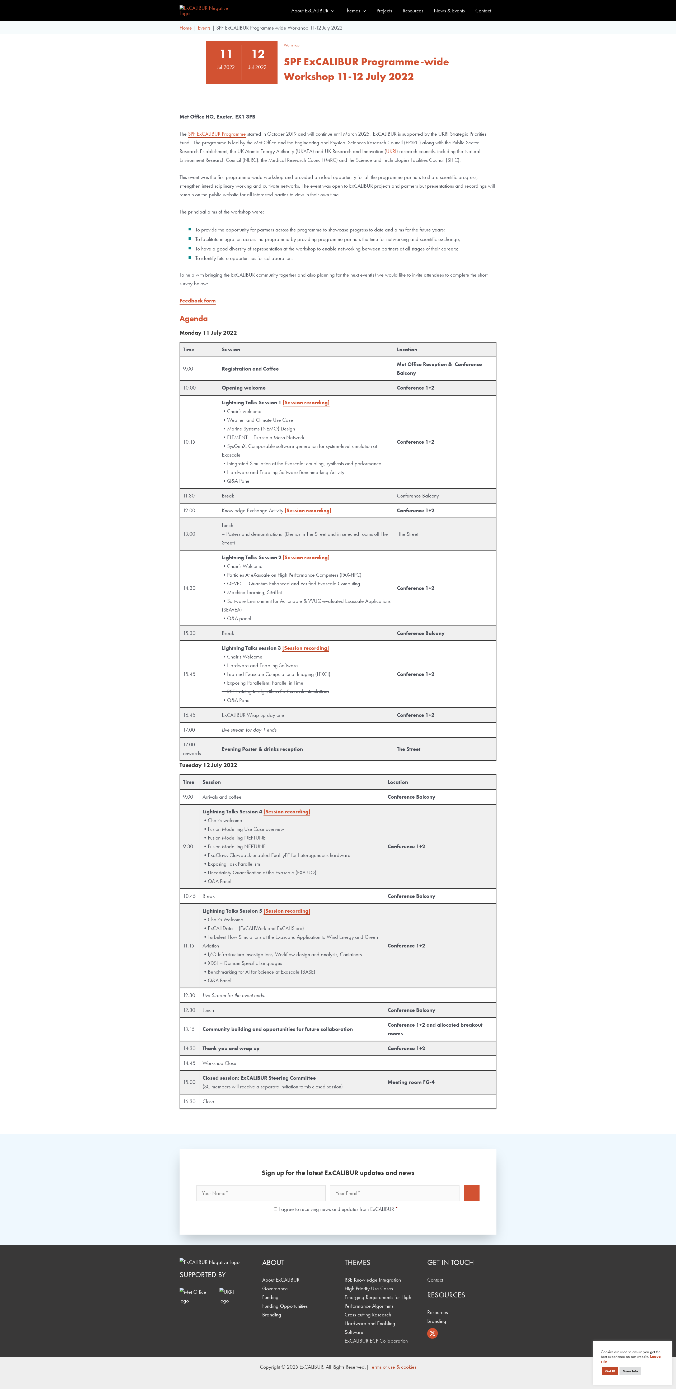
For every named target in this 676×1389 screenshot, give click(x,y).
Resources (437, 1312)
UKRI (391, 151)
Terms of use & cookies (393, 1366)
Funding (270, 1297)
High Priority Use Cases (369, 1288)
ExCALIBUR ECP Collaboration (376, 1340)
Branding (271, 1314)
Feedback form (198, 300)
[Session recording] (306, 402)
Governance (275, 1288)
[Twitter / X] (432, 1333)
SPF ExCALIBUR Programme (217, 133)
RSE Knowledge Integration (373, 1279)
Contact (435, 1279)
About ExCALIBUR (280, 1279)
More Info (630, 1371)
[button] (331, 10)
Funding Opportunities (285, 1305)
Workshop (291, 45)
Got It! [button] (610, 1371)
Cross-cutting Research (368, 1314)
